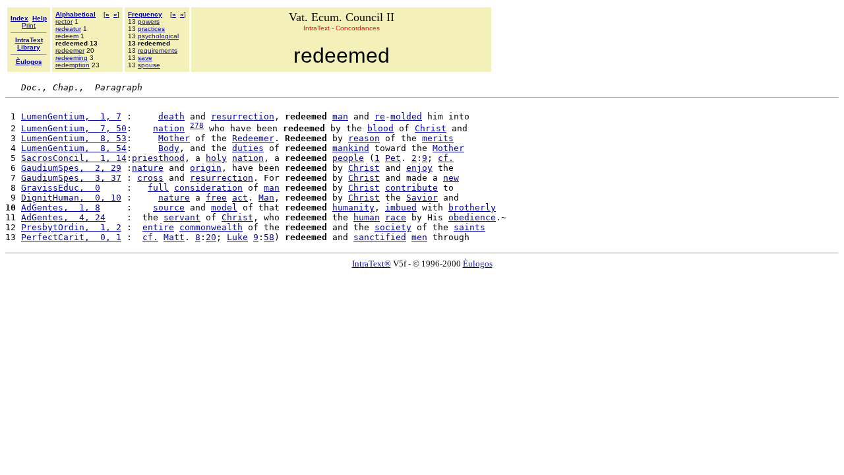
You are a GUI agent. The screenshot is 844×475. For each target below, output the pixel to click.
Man (266, 198)
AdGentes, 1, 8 (60, 207)
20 (211, 237)
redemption (72, 65)
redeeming (71, 57)
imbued (401, 207)
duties (248, 148)
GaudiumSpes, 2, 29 (71, 168)
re (380, 116)
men (419, 237)
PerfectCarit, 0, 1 (71, 237)
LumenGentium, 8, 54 (74, 148)
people (348, 158)
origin (206, 168)
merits (438, 138)
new (451, 178)
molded (406, 116)
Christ (430, 128)
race (395, 217)
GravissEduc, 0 (60, 188)
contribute (411, 188)
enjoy (419, 168)
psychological (158, 36)
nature (148, 168)
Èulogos (478, 264)
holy (216, 158)
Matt (174, 237)
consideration (208, 188)
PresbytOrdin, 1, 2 (71, 227)
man (340, 116)
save (145, 57)
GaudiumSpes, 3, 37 (71, 178)
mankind (350, 148)
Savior (422, 198)
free (216, 198)
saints (469, 227)
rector (64, 21)
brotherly (472, 207)
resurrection (242, 116)
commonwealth (211, 227)
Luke (237, 237)
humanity (353, 207)
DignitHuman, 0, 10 (71, 198)
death (171, 116)
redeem (66, 36)
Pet (393, 158)
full (158, 188)
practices (151, 28)
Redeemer (253, 138)
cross (150, 178)
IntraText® (371, 264)
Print (29, 25)
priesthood (158, 158)
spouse (149, 65)
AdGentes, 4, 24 (63, 217)
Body (168, 148)
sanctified (379, 237)
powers (149, 21)
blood (380, 128)
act (240, 198)
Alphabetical (75, 14)
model (224, 207)
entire (158, 227)
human (366, 217)
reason (364, 138)
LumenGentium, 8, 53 (74, 138)
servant (182, 217)
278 (197, 125)
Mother (174, 138)
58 (269, 237)
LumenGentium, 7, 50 (74, 128)
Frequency (145, 14)
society (393, 227)
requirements (157, 50)
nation (169, 128)
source (169, 207)
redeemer (69, 50)
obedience (472, 217)
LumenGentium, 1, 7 (71, 116)
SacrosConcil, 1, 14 (74, 158)
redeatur (68, 28)
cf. (446, 158)
